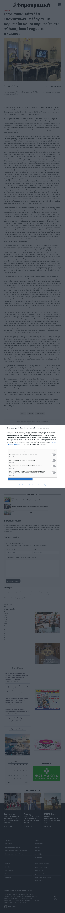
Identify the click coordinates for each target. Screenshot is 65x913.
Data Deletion (23, 485)
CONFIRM (20, 479)
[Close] (61, 428)
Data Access (32, 485)
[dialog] (32, 456)
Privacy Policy (42, 485)
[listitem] (32, 451)
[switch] (53, 455)
